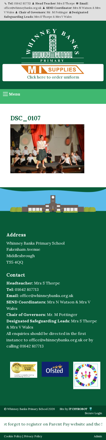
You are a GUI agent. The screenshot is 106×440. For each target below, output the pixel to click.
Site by (74, 409)
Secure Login (93, 413)
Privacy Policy (33, 436)
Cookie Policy (13, 436)
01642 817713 (22, 3)
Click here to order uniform (53, 77)
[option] (23, 370)
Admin (98, 436)
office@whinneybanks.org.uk (22, 8)
